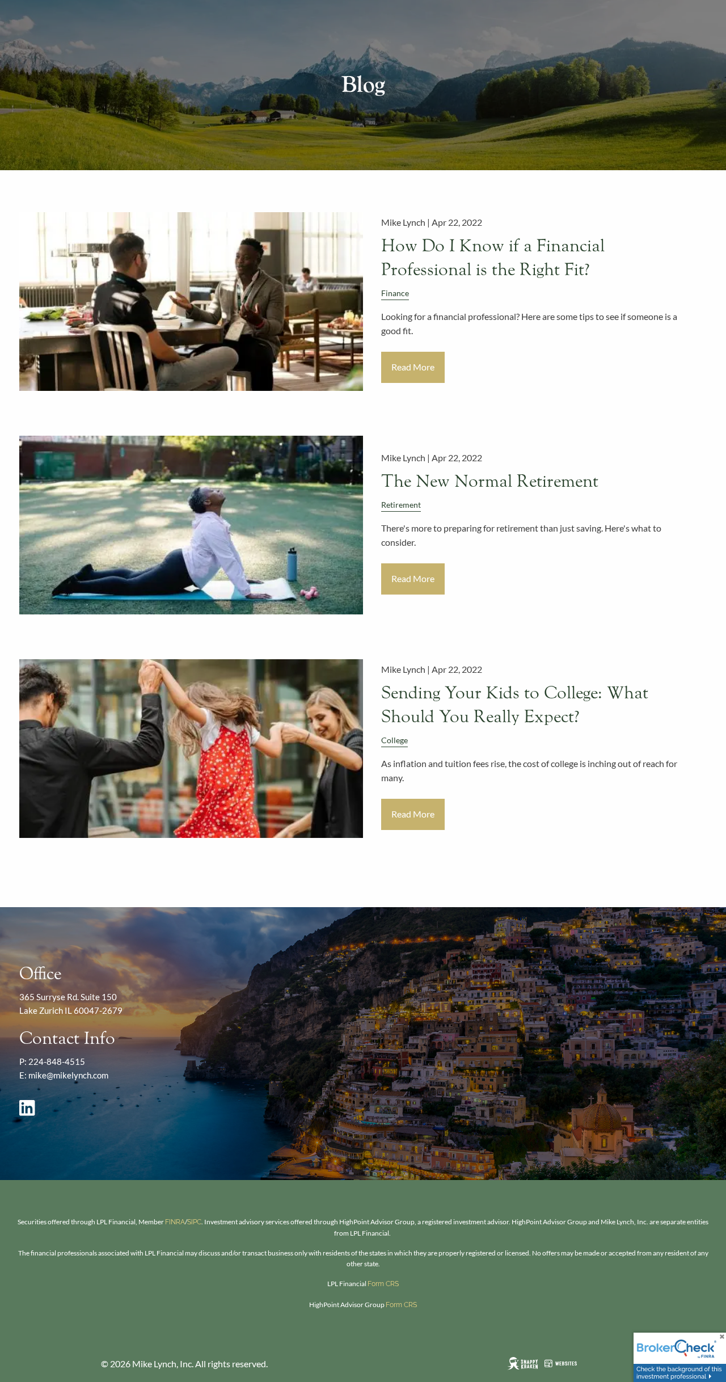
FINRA (175, 1222)
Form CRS (383, 1284)
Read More (412, 366)
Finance (395, 293)
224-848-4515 (56, 1061)
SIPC (194, 1222)
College (394, 740)
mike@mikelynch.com (68, 1075)
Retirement (401, 504)
